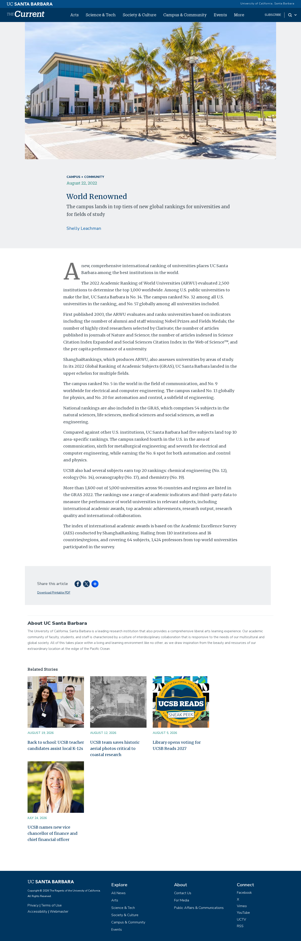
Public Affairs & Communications (199, 907)
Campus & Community (185, 14)
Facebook (244, 892)
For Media (181, 900)
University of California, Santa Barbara (267, 3)
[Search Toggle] (292, 15)
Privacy (33, 905)
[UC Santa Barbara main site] (30, 3)
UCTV (241, 919)
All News (118, 893)
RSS (240, 926)
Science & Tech (101, 14)
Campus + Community (85, 177)
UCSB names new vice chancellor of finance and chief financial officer (53, 833)
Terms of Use (51, 905)
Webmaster (59, 911)
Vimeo (242, 906)
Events (220, 14)
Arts (74, 14)
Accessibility (37, 911)
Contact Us (182, 893)
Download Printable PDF (53, 592)
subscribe (273, 15)
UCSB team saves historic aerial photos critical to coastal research (114, 748)
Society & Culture (139, 14)
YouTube (243, 912)
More (239, 14)
